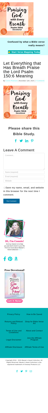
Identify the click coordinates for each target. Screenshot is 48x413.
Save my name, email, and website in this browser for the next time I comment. (23, 191)
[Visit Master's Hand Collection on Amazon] (16, 259)
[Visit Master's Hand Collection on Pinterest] (10, 259)
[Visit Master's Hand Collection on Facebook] (4, 259)
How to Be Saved (34, 314)
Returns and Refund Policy (14, 322)
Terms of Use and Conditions (14, 331)
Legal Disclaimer (13, 340)
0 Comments (40, 81)
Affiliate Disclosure (13, 347)
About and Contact (34, 331)
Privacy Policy (13, 314)
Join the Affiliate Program (34, 339)
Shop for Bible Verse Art (34, 322)
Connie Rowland (11, 81)
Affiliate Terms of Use (34, 347)
